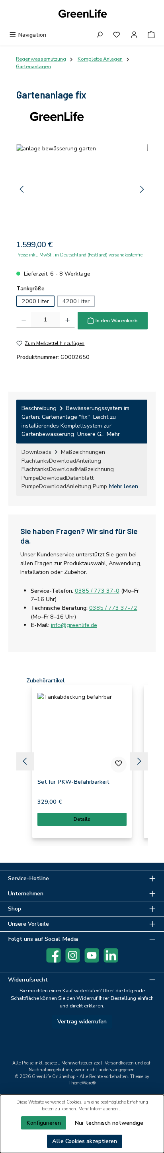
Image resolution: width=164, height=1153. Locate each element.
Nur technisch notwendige (108, 1123)
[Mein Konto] (134, 34)
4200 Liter (76, 301)
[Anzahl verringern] (23, 320)
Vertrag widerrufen (82, 1021)
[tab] (81, 421)
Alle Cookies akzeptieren (84, 1141)
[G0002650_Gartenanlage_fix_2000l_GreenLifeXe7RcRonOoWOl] (82, 189)
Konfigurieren (43, 1123)
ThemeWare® (82, 1083)
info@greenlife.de (74, 625)
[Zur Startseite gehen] (82, 14)
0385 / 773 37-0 (97, 591)
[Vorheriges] (22, 189)
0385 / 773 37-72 (113, 608)
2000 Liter (35, 301)
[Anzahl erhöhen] (67, 320)
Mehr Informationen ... (100, 1109)
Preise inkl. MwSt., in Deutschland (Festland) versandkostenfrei (80, 255)
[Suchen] (99, 34)
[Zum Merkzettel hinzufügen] (119, 765)
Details (82, 819)
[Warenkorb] (151, 34)
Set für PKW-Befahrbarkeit (73, 782)
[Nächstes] (142, 189)
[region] (82, 189)
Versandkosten (119, 1063)
